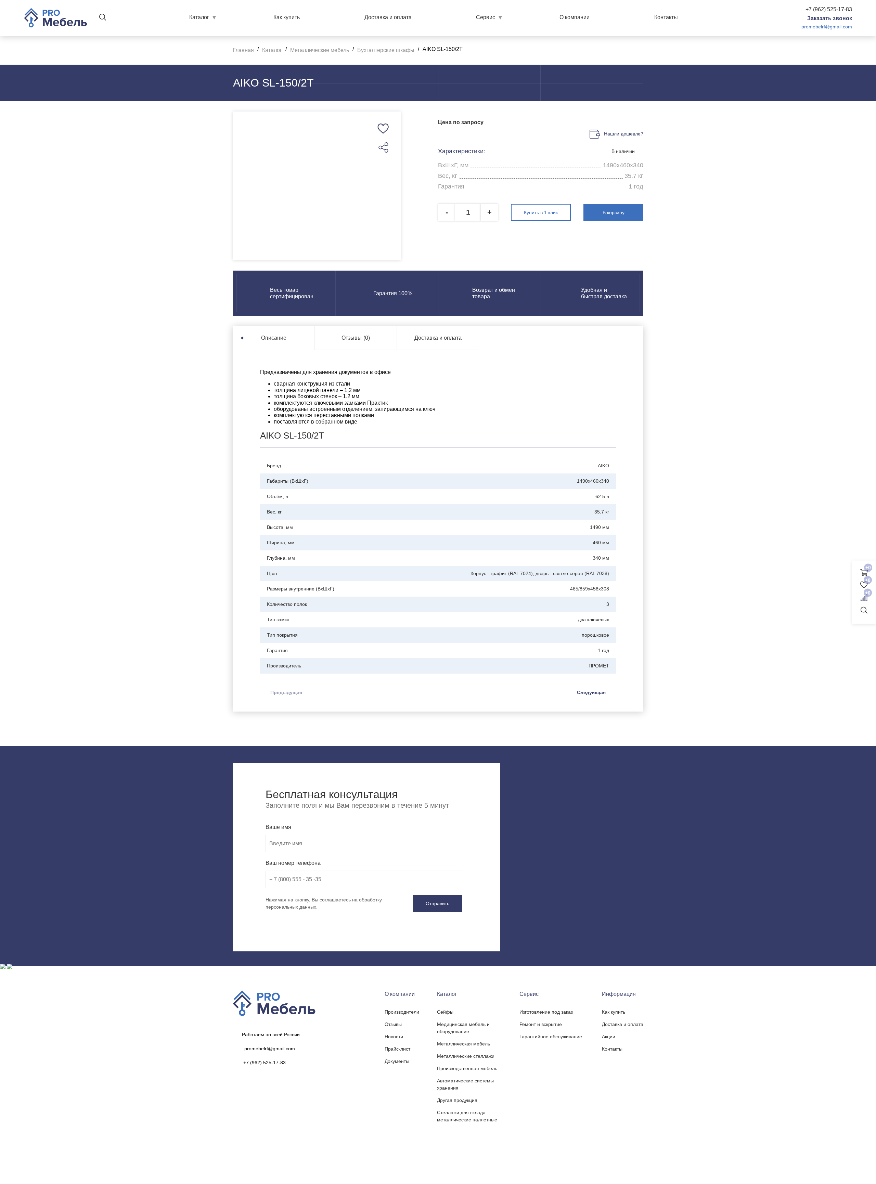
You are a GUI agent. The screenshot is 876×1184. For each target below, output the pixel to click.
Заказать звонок (829, 18)
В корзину (613, 212)
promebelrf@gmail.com (826, 26)
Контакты (666, 17)
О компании (574, 17)
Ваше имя (278, 827)
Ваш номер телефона (293, 863)
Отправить (437, 903)
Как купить (286, 17)
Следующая (591, 692)
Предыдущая (286, 692)
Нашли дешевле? (623, 133)
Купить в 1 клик (541, 212)
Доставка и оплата (388, 17)
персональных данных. (292, 907)
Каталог (199, 17)
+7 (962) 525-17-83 (829, 9)
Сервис (485, 17)
